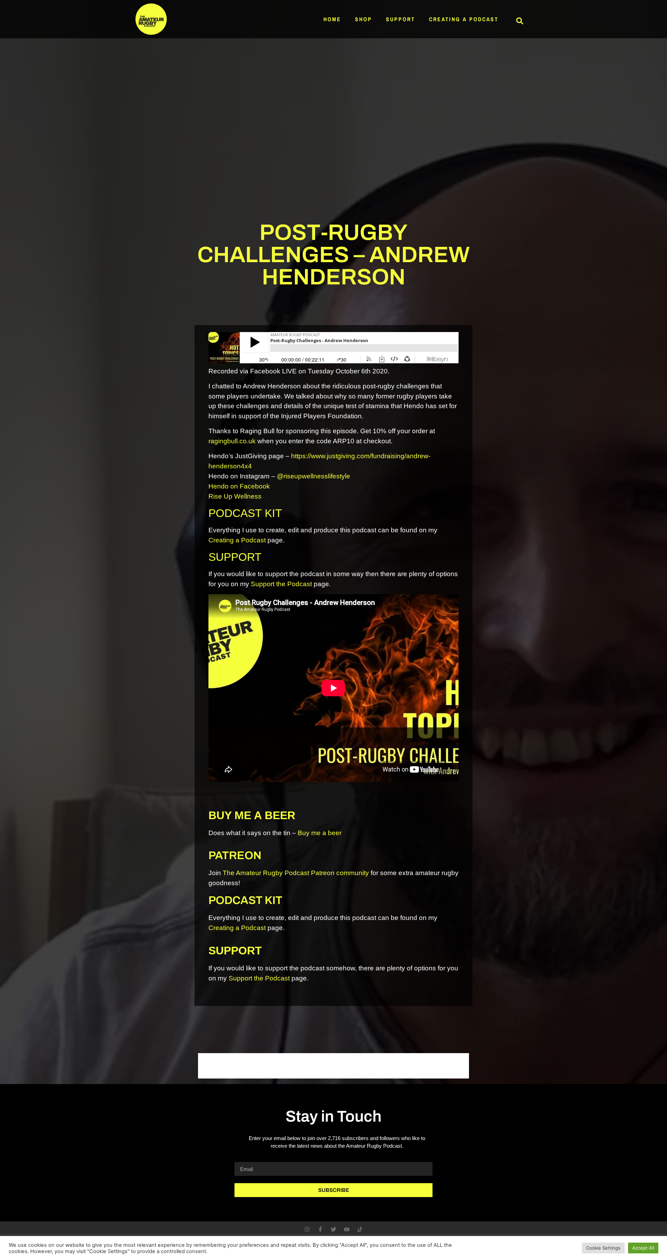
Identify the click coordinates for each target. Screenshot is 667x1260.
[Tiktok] (360, 1229)
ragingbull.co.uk (232, 441)
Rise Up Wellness (235, 496)
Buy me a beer (319, 833)
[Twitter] (333, 1229)
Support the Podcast (281, 584)
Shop (363, 19)
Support (400, 19)
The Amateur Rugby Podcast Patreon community (296, 873)
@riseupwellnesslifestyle (313, 476)
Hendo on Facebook (239, 486)
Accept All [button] (643, 1248)
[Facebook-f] (320, 1229)
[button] (520, 21)
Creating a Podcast (464, 19)
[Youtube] (346, 1229)
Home (332, 19)
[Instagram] (307, 1229)
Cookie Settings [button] (603, 1248)
